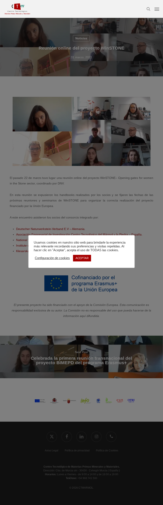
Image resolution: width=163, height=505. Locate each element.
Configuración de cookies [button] (52, 258)
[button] (157, 9)
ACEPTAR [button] (82, 258)
